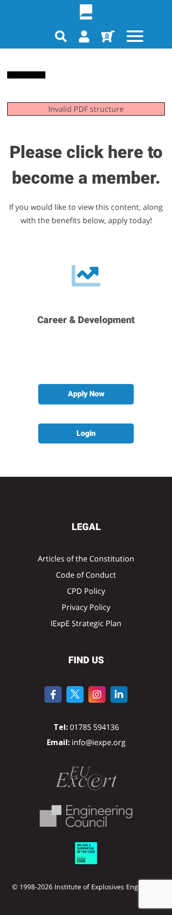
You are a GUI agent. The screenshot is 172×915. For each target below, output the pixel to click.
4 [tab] (118, 350)
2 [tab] (90, 350)
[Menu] (135, 36)
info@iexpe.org (98, 742)
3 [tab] (104, 350)
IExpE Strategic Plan (86, 623)
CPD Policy (86, 591)
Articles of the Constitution (86, 558)
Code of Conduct (86, 575)
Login (86, 433)
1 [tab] (75, 350)
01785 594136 (94, 727)
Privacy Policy (86, 607)
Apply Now (86, 393)
